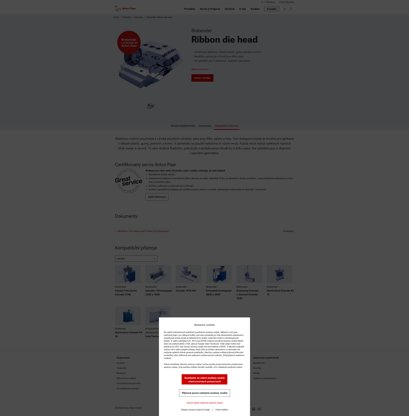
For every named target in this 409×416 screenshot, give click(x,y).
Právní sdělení (222, 409)
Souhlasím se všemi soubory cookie (204, 379)
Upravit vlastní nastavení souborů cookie (204, 403)
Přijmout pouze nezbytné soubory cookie (204, 393)
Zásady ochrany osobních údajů (195, 409)
